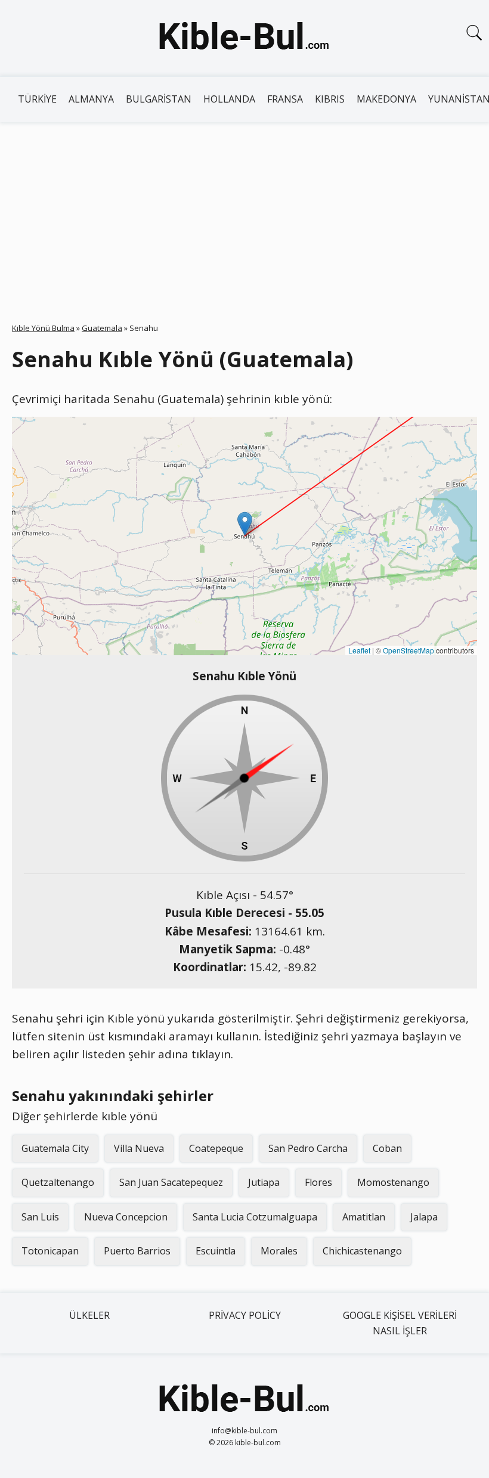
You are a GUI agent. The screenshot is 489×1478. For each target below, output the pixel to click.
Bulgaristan (158, 99)
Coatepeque (216, 1148)
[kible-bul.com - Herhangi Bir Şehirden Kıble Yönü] (244, 38)
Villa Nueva (139, 1148)
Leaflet (359, 650)
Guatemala (102, 328)
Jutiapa (264, 1182)
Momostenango (393, 1182)
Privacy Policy (245, 1315)
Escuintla (216, 1250)
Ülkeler (89, 1315)
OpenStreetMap (408, 650)
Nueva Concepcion (126, 1216)
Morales (279, 1250)
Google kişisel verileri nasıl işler (400, 1323)
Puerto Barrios (137, 1250)
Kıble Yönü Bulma (43, 328)
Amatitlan (363, 1216)
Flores (318, 1182)
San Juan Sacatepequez (171, 1182)
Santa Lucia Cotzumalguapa (255, 1216)
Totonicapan (50, 1250)
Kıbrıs (330, 99)
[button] (244, 524)
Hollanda (229, 99)
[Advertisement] (244, 211)
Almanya (91, 99)
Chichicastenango (362, 1250)
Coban (387, 1148)
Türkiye (37, 99)
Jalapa (424, 1216)
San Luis (40, 1216)
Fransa (285, 99)
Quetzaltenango (57, 1182)
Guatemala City (55, 1148)
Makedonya (386, 99)
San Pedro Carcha (308, 1148)
